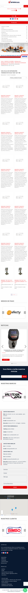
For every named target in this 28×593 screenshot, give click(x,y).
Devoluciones (4, 563)
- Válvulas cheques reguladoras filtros (9, 573)
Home (2, 61)
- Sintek (2, 570)
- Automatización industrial (7, 585)
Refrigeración (18, 61)
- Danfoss (3, 569)
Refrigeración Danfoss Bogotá (7, 62)
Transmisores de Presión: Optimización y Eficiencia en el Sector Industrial (14, 351)
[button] (13, 16)
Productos (14, 22)
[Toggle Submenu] (26, 26)
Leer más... (6, 360)
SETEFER (7, 590)
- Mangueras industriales (6, 584)
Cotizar (12, 10)
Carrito (18, 8)
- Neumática (3, 575)
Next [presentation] (25, 312)
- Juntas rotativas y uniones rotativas (9, 581)
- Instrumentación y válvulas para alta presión (11, 579)
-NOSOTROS (3, 557)
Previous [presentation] (3, 312)
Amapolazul (17, 591)
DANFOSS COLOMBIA (9, 61)
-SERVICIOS (3, 558)
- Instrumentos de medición (7, 572)
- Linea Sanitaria (4, 582)
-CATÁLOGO (3, 560)
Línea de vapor (5, 578)
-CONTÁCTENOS (4, 561)
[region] (14, 50)
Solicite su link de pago (11, 8)
